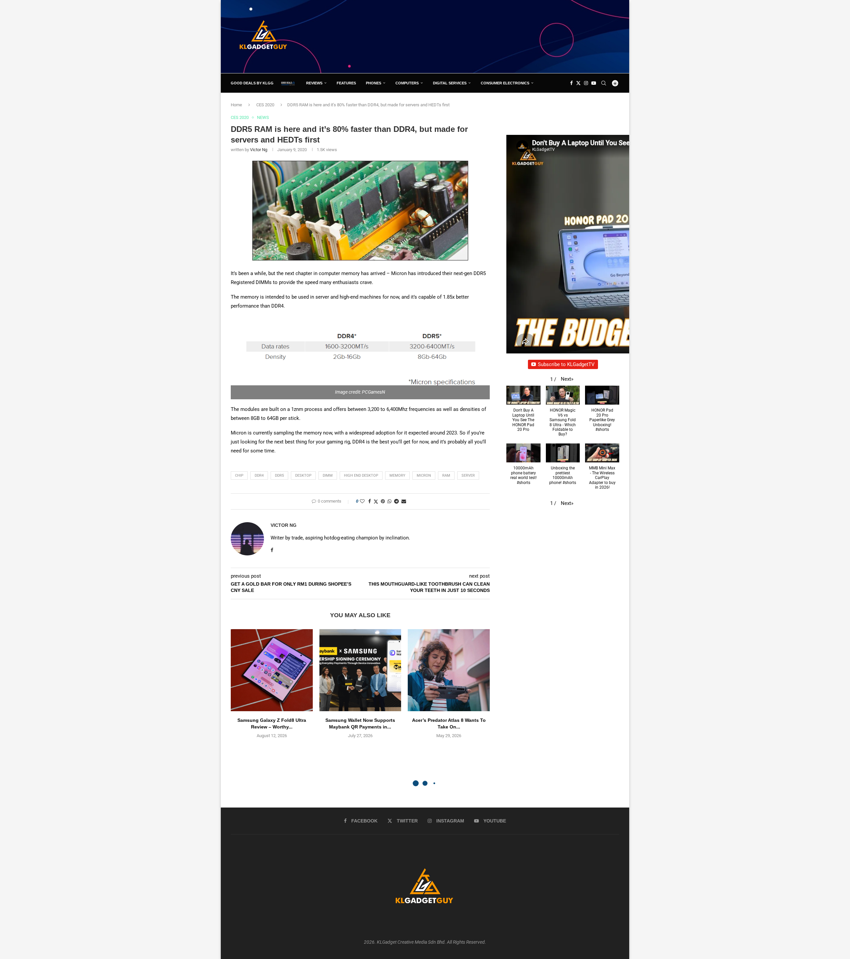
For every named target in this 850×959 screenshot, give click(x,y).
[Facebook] (571, 83)
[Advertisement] (498, 36)
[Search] (603, 83)
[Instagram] (586, 83)
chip (239, 475)
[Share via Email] (403, 501)
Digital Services (450, 83)
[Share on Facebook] (369, 501)
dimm (328, 475)
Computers (407, 83)
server (468, 475)
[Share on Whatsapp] (389, 501)
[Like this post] (362, 501)
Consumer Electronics (505, 83)
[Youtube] (593, 83)
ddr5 (279, 475)
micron (424, 475)
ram (446, 475)
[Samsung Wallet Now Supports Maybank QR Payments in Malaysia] (360, 670)
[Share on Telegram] (396, 501)
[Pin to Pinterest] (383, 501)
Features (346, 83)
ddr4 (259, 475)
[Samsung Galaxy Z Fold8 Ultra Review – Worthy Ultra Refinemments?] (272, 670)
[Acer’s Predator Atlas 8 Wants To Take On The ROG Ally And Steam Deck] (449, 670)
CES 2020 (265, 104)
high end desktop (361, 475)
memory (397, 475)
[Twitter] (578, 83)
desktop (303, 475)
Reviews (314, 83)
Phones (373, 83)
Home (236, 104)
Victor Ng (258, 149)
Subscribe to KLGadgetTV (566, 364)
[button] (567, 379)
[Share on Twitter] (376, 501)
